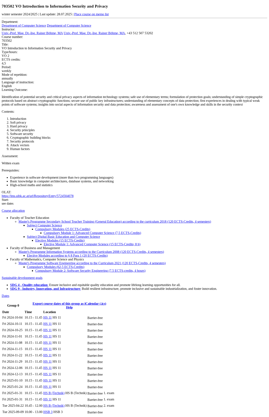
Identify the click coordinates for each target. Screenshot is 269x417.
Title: (5, 44)
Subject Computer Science (44, 225)
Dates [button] (5, 296)
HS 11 (47, 317)
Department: (10, 22)
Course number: (12, 37)
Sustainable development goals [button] (22, 278)
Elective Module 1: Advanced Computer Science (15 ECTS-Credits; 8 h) (92, 244)
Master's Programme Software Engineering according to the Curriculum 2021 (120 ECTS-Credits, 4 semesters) (92, 263)
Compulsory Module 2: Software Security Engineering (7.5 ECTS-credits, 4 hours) (90, 270)
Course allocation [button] (13, 210)
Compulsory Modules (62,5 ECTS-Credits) (55, 267)
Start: (5, 199)
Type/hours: (9, 52)
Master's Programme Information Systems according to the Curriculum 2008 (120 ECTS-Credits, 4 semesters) (91, 252)
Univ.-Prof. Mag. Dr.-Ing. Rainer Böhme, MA (32, 33)
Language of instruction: (18, 82)
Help (69, 307)
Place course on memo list (91, 14)
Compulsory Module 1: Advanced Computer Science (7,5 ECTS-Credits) (92, 233)
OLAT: (6, 192)
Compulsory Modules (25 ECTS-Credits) (62, 229)
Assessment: (10, 156)
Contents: (8, 111)
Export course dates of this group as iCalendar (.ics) (69, 303)
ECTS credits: (11, 59)
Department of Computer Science (24, 25)
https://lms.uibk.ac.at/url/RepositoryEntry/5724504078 (38, 196)
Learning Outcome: (15, 90)
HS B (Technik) (54, 393)
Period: (6, 67)
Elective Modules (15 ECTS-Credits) (59, 240)
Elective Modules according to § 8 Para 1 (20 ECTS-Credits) (67, 255)
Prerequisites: (10, 170)
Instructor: (8, 29)
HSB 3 (48, 412)
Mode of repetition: (14, 74)
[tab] (134, 211)
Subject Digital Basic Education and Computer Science (63, 236)
